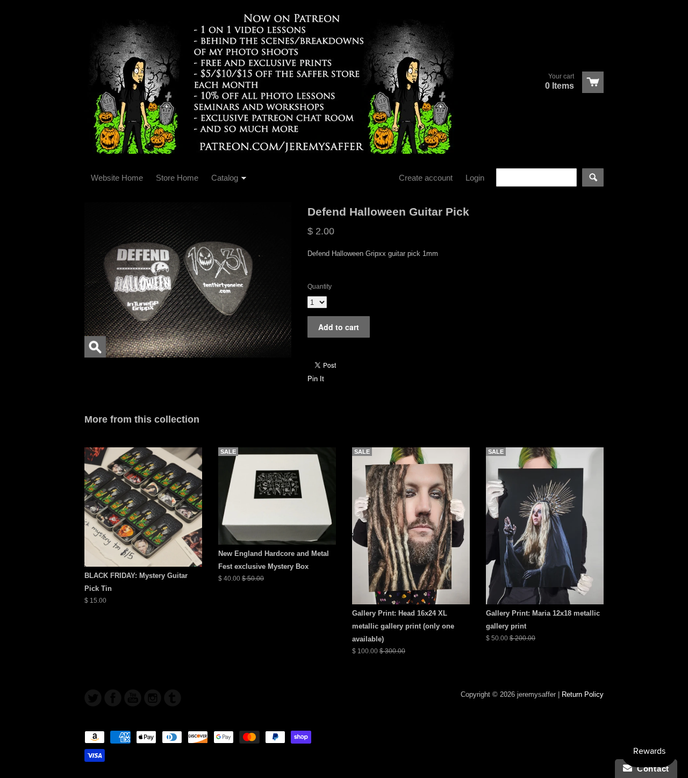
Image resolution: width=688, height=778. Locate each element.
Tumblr (172, 697)
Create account (426, 177)
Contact (650, 768)
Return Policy (583, 694)
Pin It (315, 379)
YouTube (132, 697)
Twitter (93, 697)
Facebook (112, 697)
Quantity (319, 286)
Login (474, 177)
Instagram (152, 697)
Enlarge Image (95, 347)
